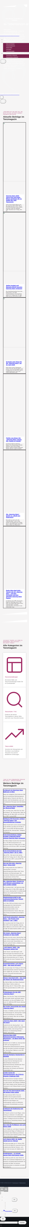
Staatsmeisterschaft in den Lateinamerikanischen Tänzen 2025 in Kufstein (13, 899)
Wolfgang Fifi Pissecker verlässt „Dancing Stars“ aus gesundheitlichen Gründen (14, 820)
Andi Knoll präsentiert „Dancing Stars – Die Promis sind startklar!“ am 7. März (13, 918)
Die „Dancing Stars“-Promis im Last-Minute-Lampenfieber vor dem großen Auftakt (13, 883)
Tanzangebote (8, 1211)
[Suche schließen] (3, 1219)
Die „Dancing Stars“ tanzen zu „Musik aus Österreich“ (13, 516)
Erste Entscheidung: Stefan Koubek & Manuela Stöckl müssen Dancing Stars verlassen (14, 836)
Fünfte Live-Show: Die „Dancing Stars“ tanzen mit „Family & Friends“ (14, 439)
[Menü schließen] (0, 1193)
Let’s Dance (8, 49)
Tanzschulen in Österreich (11, 55)
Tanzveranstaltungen (10, 45)
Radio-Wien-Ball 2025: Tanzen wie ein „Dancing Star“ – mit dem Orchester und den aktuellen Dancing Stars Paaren (14, 594)
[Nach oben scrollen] (2, 1189)
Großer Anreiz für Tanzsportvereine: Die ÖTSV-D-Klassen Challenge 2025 (13, 1074)
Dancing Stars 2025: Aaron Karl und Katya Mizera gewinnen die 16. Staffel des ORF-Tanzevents (14, 199)
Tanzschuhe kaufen (10, 51)
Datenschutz (22, 1182)
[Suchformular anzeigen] (3, 61)
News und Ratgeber (10, 43)
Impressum (15, 1182)
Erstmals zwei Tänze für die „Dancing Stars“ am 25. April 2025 (14, 363)
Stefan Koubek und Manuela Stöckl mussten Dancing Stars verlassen (14, 287)
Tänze (7, 40)
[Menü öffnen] (1, 97)
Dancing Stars (9, 47)
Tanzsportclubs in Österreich (12, 57)
